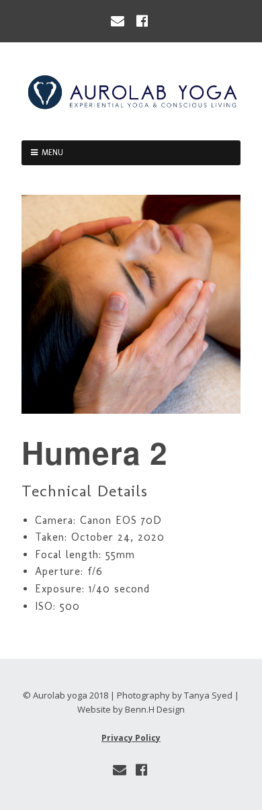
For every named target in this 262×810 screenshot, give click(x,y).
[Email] (119, 20)
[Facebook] (142, 20)
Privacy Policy (131, 738)
